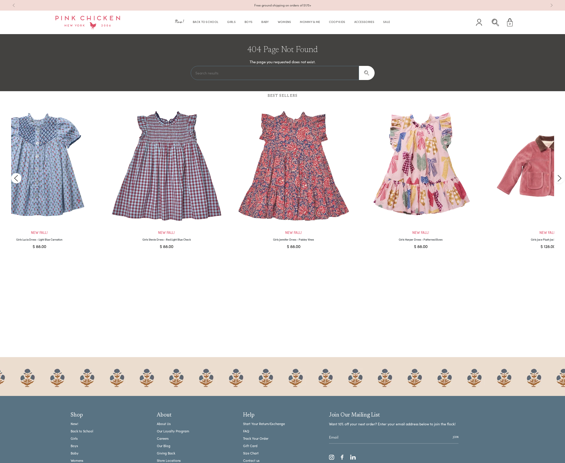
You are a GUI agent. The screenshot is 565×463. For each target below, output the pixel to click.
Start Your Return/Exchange (264, 424)
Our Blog (163, 446)
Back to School (82, 431)
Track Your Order (255, 438)
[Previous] (13, 5)
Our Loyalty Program (173, 431)
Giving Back (166, 453)
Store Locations (169, 460)
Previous (16, 178)
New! (74, 424)
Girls (74, 438)
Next (559, 178)
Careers (163, 438)
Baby (75, 453)
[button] (179, 22)
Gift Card (250, 446)
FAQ (246, 431)
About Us (164, 424)
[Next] (551, 5)
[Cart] (510, 22)
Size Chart (251, 453)
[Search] (367, 73)
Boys (74, 446)
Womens (77, 460)
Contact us (251, 460)
